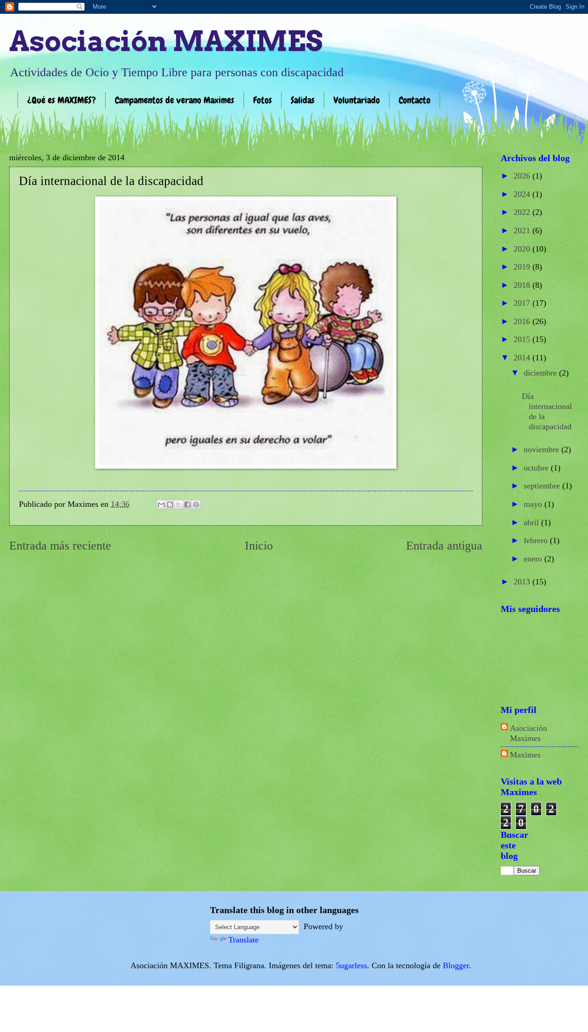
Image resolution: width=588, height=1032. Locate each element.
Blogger (456, 965)
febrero (537, 540)
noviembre (542, 449)
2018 (523, 285)
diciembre (541, 372)
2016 (523, 321)
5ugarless (351, 965)
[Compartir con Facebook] (187, 504)
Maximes (525, 754)
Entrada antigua (444, 545)
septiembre (543, 485)
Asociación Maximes (528, 733)
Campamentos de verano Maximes (174, 100)
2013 (523, 581)
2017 (523, 303)
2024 (523, 194)
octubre (537, 467)
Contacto (414, 100)
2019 (523, 266)
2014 (523, 357)
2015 (523, 339)
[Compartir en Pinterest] (196, 504)
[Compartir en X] (178, 504)
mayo (534, 504)
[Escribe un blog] (170, 504)
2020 (523, 248)
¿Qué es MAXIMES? (61, 100)
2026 (523, 175)
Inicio (259, 545)
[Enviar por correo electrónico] (161, 504)
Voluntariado (357, 100)
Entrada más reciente (60, 545)
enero (534, 558)
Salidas (303, 100)
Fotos (262, 100)
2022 (523, 212)
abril (532, 522)
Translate (243, 939)
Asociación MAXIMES (165, 41)
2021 (523, 230)
